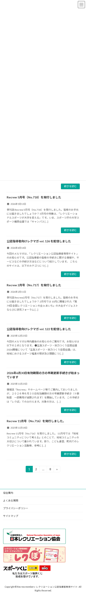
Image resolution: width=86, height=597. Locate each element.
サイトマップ (10, 515)
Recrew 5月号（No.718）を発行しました (34, 197)
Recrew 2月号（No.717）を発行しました (34, 285)
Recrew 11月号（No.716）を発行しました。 (36, 421)
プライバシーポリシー (15, 508)
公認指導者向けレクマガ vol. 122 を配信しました (39, 329)
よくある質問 (10, 500)
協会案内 (8, 492)
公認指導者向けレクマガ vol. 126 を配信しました (39, 241)
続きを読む (70, 186)
